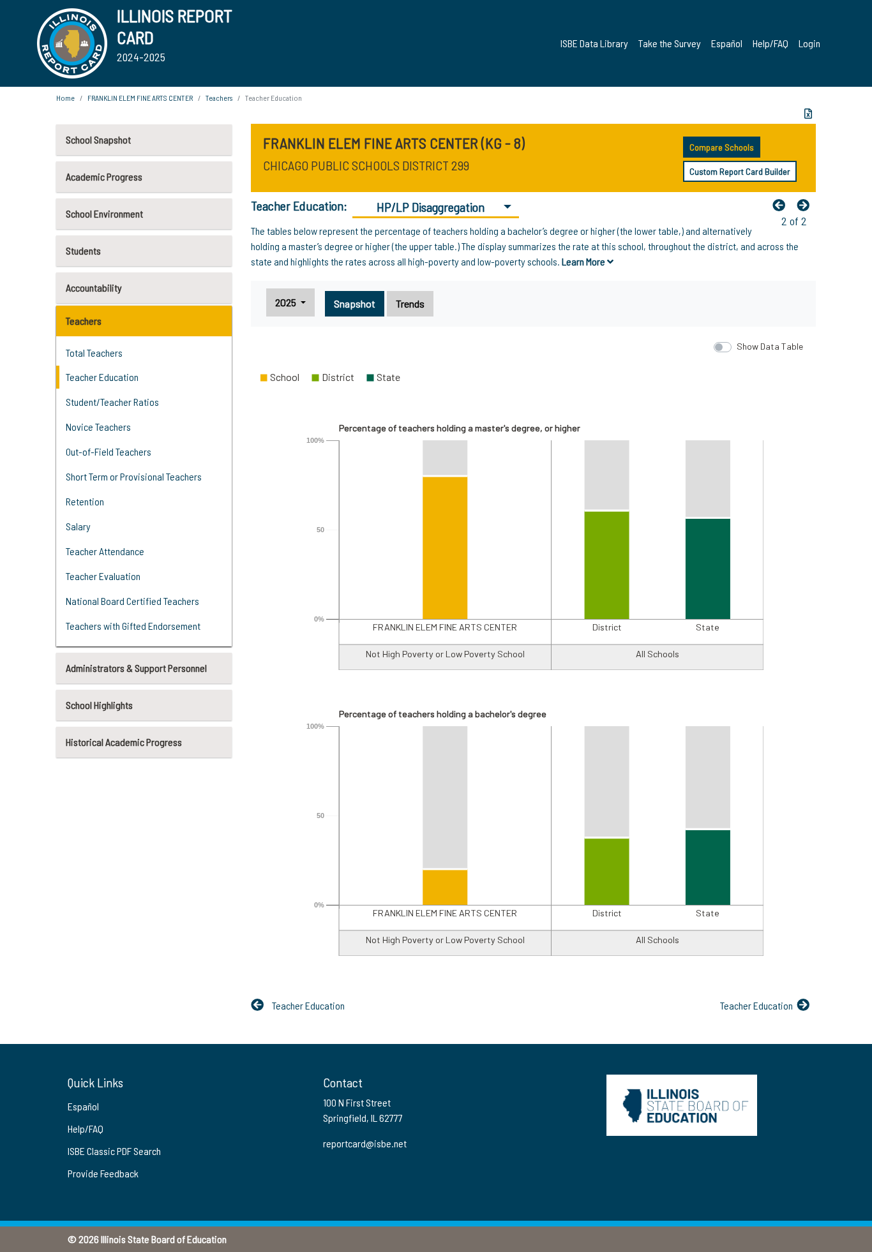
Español (726, 43)
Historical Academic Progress (124, 742)
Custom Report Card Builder (739, 171)
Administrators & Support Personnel (136, 668)
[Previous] (782, 204)
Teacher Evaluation (103, 576)
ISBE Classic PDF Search (114, 1151)
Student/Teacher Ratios (112, 402)
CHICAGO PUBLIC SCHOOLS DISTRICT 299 (366, 165)
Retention (85, 501)
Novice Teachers (98, 427)
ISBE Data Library (594, 43)
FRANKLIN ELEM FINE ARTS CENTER (140, 97)
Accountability (94, 287)
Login (809, 43)
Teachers (83, 321)
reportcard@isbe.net (365, 1143)
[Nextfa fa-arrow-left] (806, 204)
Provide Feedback (103, 1173)
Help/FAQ (770, 43)
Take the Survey (669, 43)
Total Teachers (94, 353)
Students (83, 250)
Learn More (584, 261)
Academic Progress (104, 176)
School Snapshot (98, 139)
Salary (78, 526)
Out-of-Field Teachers (108, 451)
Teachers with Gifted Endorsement (133, 626)
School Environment (104, 213)
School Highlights (99, 705)
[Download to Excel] (808, 113)
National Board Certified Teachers (132, 601)
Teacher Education (102, 377)
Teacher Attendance (105, 551)
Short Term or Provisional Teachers (134, 476)
